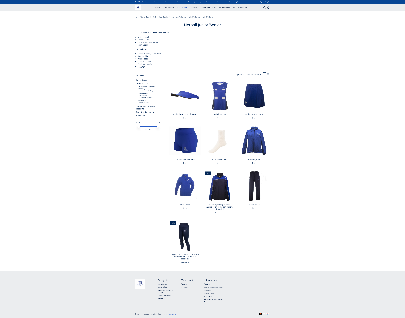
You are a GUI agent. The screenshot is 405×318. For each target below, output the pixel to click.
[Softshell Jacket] (254, 141)
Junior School (141, 80)
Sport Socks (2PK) (219, 159)
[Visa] (264, 314)
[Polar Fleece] (185, 186)
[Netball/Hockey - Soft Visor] (185, 95)
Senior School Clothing (161, 17)
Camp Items (142, 100)
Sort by (250, 74)
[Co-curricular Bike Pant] (185, 141)
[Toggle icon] (264, 7)
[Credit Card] (267, 314)
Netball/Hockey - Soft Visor (184, 114)
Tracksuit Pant (254, 204)
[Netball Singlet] (219, 95)
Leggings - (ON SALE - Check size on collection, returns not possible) (185, 256)
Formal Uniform (143, 94)
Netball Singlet (219, 114)
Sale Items (140, 115)
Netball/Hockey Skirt (254, 114)
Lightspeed (172, 314)
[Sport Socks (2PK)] (219, 141)
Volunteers (208, 296)
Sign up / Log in (264, 2)
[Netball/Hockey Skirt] (254, 95)
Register (184, 284)
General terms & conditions (213, 287)
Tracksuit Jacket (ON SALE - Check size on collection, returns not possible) (219, 206)
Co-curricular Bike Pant (185, 159)
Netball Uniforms (194, 17)
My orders (184, 287)
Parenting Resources (227, 7)
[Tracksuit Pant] (254, 186)
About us (207, 284)
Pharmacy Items (143, 102)
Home (157, 7)
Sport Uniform (143, 95)
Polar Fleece (185, 204)
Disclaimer (207, 290)
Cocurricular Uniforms (178, 17)
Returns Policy (209, 293)
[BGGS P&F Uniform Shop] (138, 7)
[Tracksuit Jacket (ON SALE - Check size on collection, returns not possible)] (219, 186)
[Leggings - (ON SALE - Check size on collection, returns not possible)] (185, 235)
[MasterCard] (260, 314)
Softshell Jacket (254, 159)
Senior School (146, 17)
